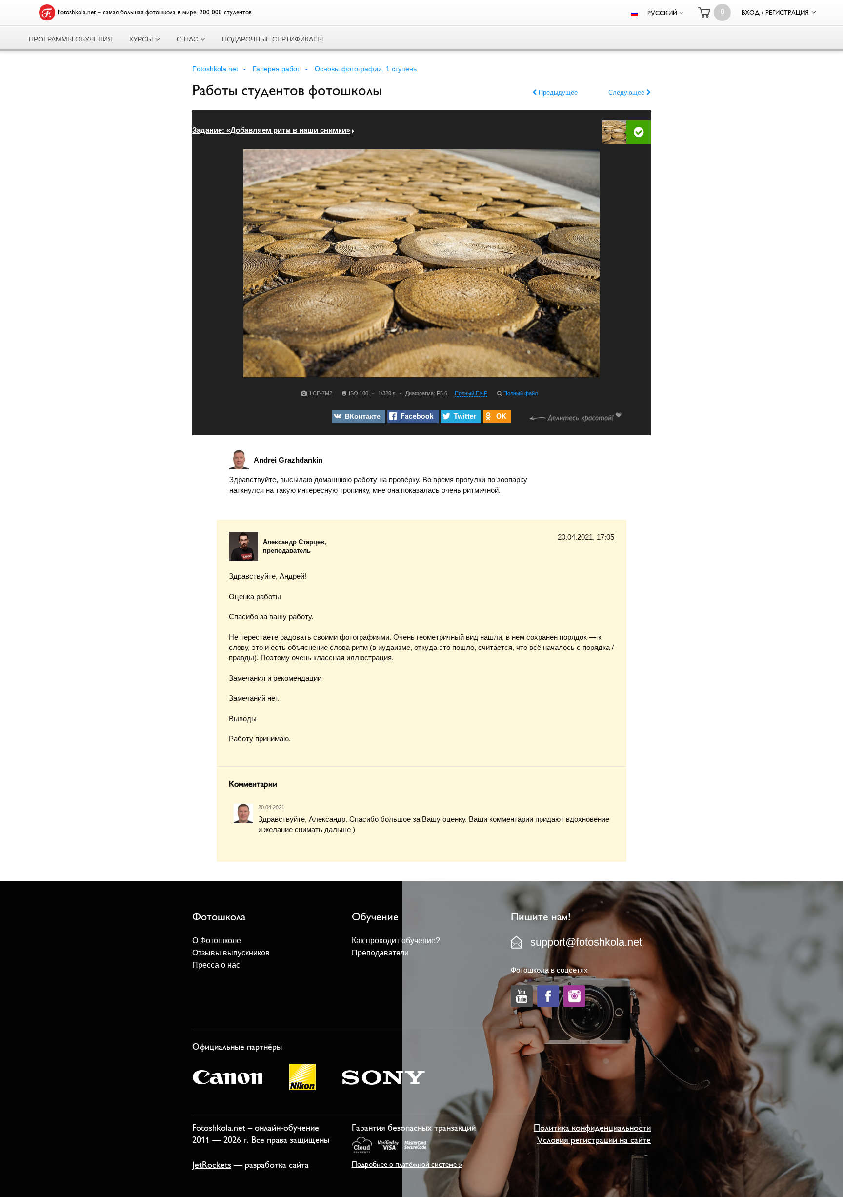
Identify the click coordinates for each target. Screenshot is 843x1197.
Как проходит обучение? (396, 940)
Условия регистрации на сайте (594, 1141)
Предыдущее (557, 92)
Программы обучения (71, 39)
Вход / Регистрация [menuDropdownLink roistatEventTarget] (775, 13)
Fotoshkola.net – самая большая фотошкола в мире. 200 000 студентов (155, 13)
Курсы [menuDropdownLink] (141, 39)
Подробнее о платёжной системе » (407, 1165)
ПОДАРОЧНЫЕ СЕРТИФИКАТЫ (272, 39)
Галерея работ (276, 69)
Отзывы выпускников (231, 953)
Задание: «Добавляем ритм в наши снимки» (271, 130)
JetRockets (211, 1166)
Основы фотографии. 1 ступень (366, 69)
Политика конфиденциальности (592, 1129)
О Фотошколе (216, 940)
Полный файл (520, 393)
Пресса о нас (216, 965)
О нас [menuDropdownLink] (187, 39)
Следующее (627, 92)
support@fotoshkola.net (586, 942)
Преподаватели (380, 953)
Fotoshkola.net (215, 69)
